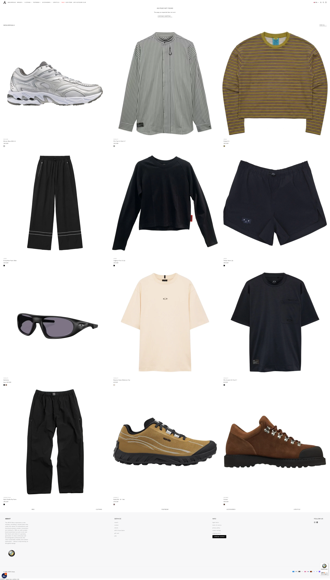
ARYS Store (11, 571)
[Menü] (327, 564)
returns (116, 528)
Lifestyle (297, 509)
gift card (116, 533)
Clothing (99, 509)
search (116, 522)
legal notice (215, 522)
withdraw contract (219, 536)
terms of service (216, 525)
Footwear (165, 509)
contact (116, 525)
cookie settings (216, 530)
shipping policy (216, 533)
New (33, 509)
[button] (316, 2)
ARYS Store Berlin (119, 530)
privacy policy (216, 528)
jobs (115, 536)
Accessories (231, 509)
